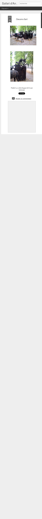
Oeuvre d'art (22, 19)
